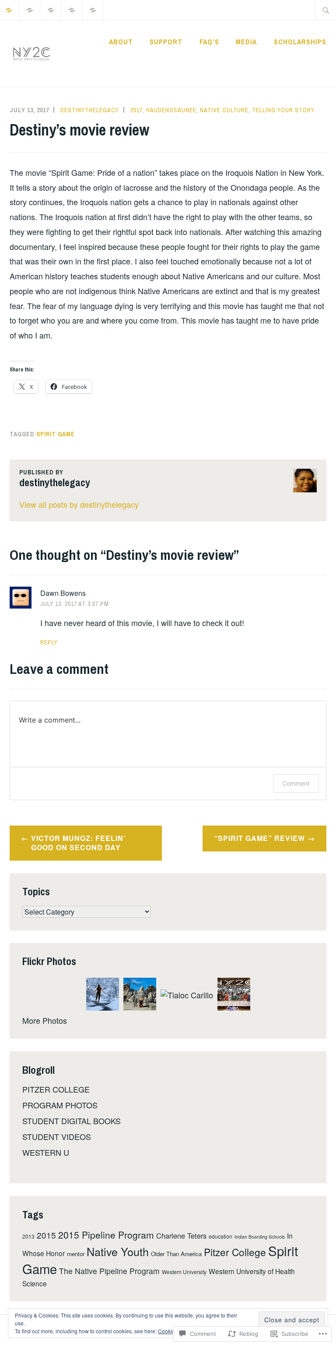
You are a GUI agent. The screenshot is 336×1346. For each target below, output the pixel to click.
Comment (296, 783)
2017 (136, 110)
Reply (49, 642)
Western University (184, 1271)
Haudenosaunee (171, 110)
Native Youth (118, 1251)
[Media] (72, 9)
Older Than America (176, 1254)
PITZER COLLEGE (56, 1089)
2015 (46, 1235)
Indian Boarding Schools (259, 1236)
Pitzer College (235, 1252)
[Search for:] (326, 10)
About (121, 41)
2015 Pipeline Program (106, 1234)
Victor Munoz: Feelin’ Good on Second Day (78, 842)
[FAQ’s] (51, 9)
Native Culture (224, 110)
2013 (28, 1236)
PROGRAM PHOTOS (60, 1105)
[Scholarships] (93, 9)
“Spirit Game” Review (259, 838)
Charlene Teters (181, 1235)
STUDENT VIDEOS (56, 1136)
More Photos (44, 1020)
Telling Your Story (283, 110)
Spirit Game (55, 434)
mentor (75, 1254)
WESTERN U (45, 1152)
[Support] (30, 9)
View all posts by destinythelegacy (79, 504)
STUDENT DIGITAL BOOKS (71, 1120)
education (220, 1236)
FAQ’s (209, 41)
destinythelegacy (89, 110)
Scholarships (300, 41)
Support (166, 41)
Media (246, 41)
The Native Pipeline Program (109, 1270)
